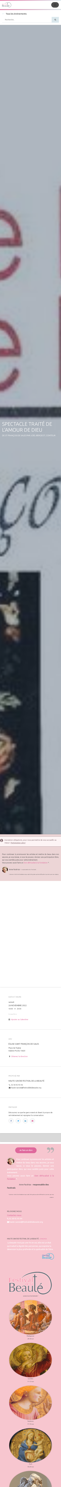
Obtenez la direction (19, 1056)
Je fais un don (25, 1150)
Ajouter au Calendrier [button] (19, 1019)
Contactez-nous (14, 1215)
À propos (43, 1239)
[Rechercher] (55, 20)
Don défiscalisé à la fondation (36, 863)
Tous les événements (16, 14)
